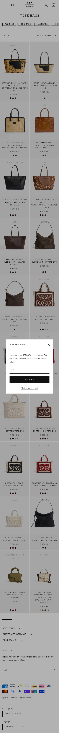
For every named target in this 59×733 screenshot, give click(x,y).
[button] (48, 344)
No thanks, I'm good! (29, 388)
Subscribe (29, 379)
